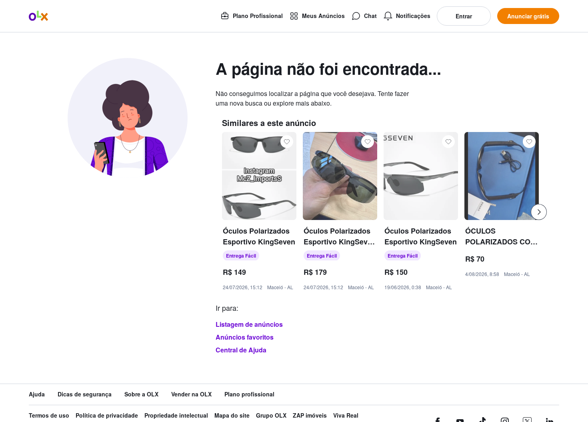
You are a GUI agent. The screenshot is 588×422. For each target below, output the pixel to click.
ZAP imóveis (310, 415)
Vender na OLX (191, 394)
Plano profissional (249, 394)
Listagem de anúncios (249, 324)
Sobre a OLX (141, 394)
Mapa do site (232, 415)
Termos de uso (49, 415)
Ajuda (37, 394)
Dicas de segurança (85, 394)
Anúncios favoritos (245, 337)
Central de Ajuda (241, 349)
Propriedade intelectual (176, 415)
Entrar (464, 16)
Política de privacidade (107, 415)
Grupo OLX (271, 415)
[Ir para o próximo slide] (539, 212)
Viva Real (345, 415)
